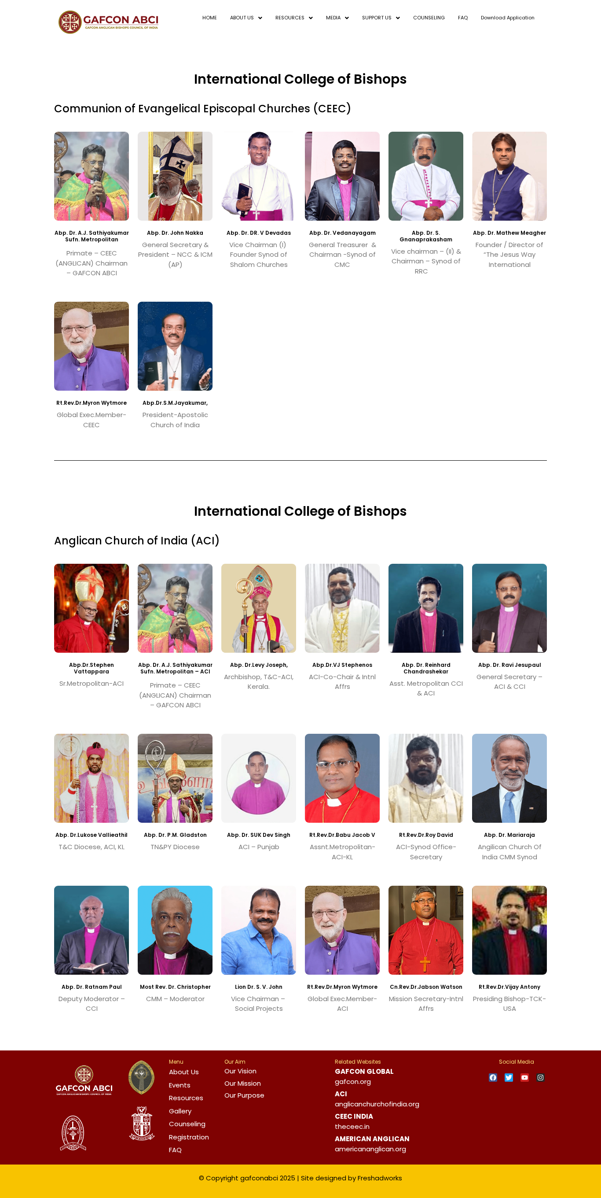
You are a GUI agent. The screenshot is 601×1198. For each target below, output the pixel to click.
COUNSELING (429, 17)
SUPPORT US (377, 17)
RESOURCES (289, 17)
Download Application (508, 17)
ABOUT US (242, 17)
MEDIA (333, 17)
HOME (209, 17)
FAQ (463, 17)
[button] (246, 18)
